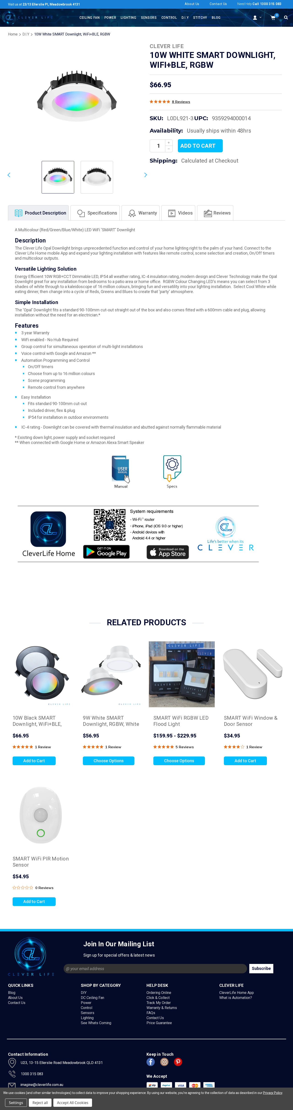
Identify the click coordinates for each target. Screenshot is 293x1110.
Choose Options (109, 760)
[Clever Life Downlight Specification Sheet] (171, 470)
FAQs (150, 1013)
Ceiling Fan (89, 17)
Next (144, 175)
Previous (9, 175)
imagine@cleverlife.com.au (41, 1085)
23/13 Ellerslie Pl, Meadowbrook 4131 (44, 4)
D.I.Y (185, 17)
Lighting (128, 17)
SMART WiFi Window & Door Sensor (251, 721)
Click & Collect (158, 998)
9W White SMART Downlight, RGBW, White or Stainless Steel (111, 724)
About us (192, 4)
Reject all (40, 1102)
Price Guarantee (159, 1023)
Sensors (149, 17)
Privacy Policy (272, 1093)
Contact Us (218, 4)
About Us (15, 998)
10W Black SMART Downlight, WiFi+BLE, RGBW (37, 724)
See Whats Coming (96, 1023)
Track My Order (158, 1003)
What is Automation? (235, 998)
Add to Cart (34, 760)
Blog (216, 17)
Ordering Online (158, 992)
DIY (84, 992)
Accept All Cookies (72, 1102)
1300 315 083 (32, 1074)
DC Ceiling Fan (92, 998)
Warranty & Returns (161, 1008)
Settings (16, 1102)
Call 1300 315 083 (267, 4)
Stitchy (200, 17)
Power (110, 17)
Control (169, 17)
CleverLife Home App (236, 992)
